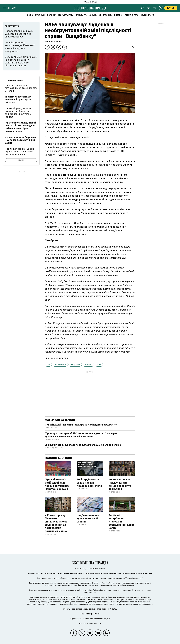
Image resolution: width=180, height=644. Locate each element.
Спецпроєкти (105, 15)
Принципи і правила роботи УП (137, 574)
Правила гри (81, 15)
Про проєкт (50, 574)
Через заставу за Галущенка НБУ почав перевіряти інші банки (120, 484)
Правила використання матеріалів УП (103, 574)
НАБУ (99, 365)
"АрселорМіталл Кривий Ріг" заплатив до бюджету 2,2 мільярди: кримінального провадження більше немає (81, 435)
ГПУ (48, 365)
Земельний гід (147, 15)
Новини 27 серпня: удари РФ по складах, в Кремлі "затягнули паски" (19, 151)
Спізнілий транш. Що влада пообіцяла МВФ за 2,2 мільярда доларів (83, 444)
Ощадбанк (75, 365)
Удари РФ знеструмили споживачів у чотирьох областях (18, 99)
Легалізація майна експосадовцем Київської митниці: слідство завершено (19, 47)
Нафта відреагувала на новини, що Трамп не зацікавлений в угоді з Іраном (18, 112)
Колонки (51, 15)
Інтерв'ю (118, 15)
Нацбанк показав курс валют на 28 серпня (88, 518)
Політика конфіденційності (71, 574)
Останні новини (14, 80)
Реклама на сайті (35, 574)
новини (29, 15)
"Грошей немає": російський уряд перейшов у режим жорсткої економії (57, 484)
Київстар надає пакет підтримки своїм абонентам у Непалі (21, 88)
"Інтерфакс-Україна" (101, 583)
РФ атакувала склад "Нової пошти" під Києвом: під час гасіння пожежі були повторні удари (20, 127)
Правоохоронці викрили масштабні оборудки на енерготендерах (19, 34)
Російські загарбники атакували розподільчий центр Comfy (122, 521)
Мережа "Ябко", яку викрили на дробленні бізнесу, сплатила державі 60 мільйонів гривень (21, 61)
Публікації (40, 15)
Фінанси (93, 15)
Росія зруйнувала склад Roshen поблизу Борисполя (89, 482)
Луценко (88, 365)
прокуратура (60, 365)
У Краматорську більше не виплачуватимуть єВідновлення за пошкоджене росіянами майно (56, 523)
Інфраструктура (65, 15)
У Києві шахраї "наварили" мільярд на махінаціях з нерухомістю (81, 424)
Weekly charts (131, 15)
